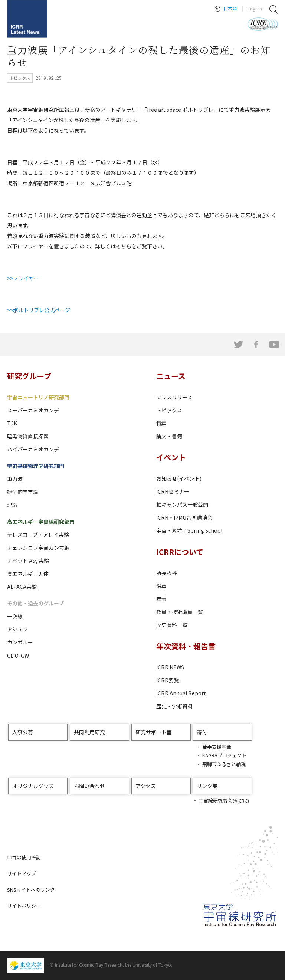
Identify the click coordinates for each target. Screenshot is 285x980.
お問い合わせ (89, 786)
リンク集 (207, 786)
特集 (161, 423)
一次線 (15, 616)
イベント (171, 457)
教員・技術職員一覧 (179, 611)
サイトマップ (21, 873)
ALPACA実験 (22, 586)
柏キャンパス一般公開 (182, 504)
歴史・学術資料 (174, 706)
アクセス (145, 786)
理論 (12, 505)
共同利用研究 (89, 732)
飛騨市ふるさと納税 (224, 764)
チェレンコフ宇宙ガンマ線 (38, 547)
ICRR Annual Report (181, 693)
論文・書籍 (169, 436)
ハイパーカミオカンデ (33, 449)
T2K (12, 423)
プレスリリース (174, 397)
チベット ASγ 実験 (28, 560)
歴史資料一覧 (171, 624)
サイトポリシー (24, 905)
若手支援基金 (216, 746)
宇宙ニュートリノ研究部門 (38, 397)
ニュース (171, 375)
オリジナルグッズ (33, 786)
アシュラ (17, 629)
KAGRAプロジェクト (224, 755)
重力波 (15, 479)
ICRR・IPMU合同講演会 (184, 517)
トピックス (169, 410)
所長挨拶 (166, 572)
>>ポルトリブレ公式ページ (38, 310)
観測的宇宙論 (22, 492)
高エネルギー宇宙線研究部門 (41, 521)
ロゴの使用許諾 (24, 857)
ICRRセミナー (172, 491)
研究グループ (29, 375)
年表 (161, 598)
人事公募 (22, 732)
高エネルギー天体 (28, 573)
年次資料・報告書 (186, 646)
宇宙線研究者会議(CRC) (224, 800)
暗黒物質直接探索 (28, 436)
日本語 (230, 8)
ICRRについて (179, 551)
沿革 (161, 585)
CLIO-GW (18, 655)
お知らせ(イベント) (179, 478)
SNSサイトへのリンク (31, 889)
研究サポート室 (153, 732)
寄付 (202, 732)
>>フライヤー (23, 278)
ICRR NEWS (170, 667)
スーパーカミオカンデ (33, 410)
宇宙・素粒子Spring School (189, 530)
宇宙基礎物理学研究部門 (35, 466)
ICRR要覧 (167, 680)
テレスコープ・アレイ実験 (38, 534)
